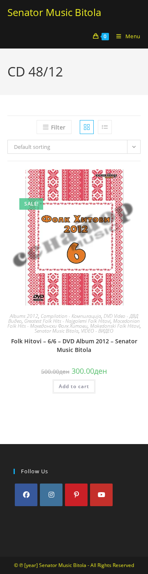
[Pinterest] (76, 495)
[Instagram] (51, 495)
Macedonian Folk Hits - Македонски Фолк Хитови (73, 323)
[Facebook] (26, 495)
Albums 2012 (24, 315)
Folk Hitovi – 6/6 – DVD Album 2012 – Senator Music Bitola (74, 345)
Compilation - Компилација (71, 315)
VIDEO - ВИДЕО (97, 330)
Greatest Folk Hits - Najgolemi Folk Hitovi (67, 320)
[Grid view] (87, 127)
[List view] (105, 127)
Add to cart (74, 386)
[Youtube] (101, 495)
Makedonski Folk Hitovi (115, 325)
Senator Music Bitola (54, 12)
